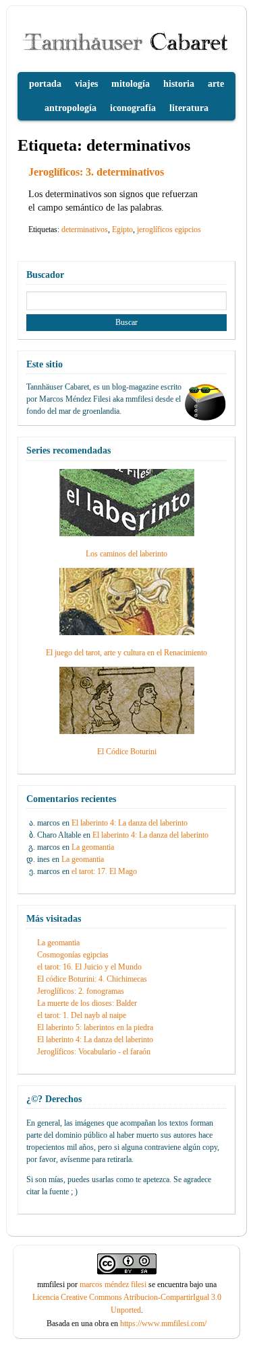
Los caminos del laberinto (126, 553)
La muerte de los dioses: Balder (87, 1003)
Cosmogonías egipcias (73, 954)
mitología (130, 84)
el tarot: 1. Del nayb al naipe (81, 1015)
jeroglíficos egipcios (169, 229)
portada (45, 84)
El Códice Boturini (127, 751)
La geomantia (93, 847)
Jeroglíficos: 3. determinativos (96, 172)
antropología (70, 108)
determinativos (84, 229)
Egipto (122, 229)
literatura (188, 108)
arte (216, 84)
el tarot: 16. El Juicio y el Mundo (89, 967)
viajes (86, 84)
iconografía (133, 108)
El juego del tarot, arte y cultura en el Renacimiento (126, 652)
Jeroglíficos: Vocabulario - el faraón (93, 1051)
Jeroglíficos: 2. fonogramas (80, 991)
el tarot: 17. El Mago (104, 871)
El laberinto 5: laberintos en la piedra (95, 1027)
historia (178, 84)
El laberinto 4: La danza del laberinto (130, 823)
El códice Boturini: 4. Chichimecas (92, 979)
